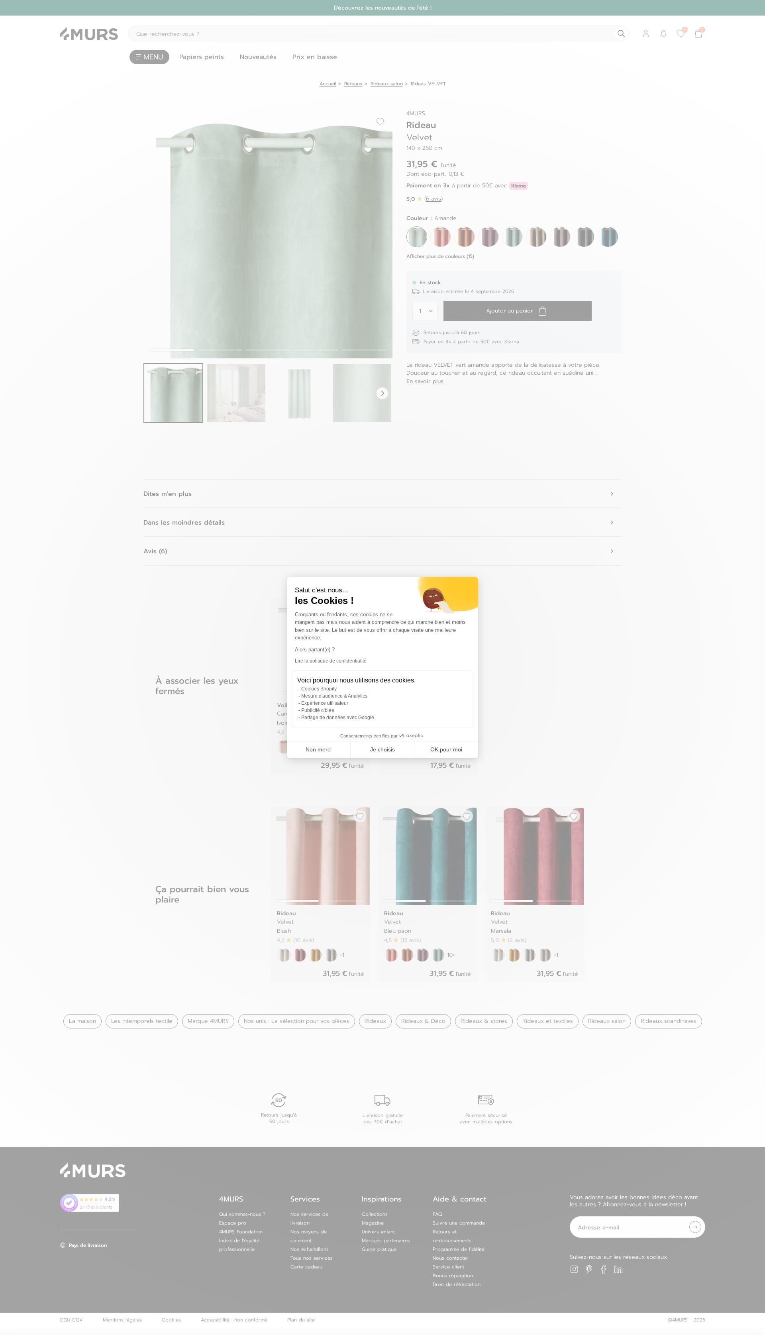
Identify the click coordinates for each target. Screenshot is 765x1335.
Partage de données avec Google (337, 717)
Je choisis (382, 749)
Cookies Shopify (319, 689)
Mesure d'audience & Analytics (334, 696)
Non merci (319, 749)
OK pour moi (446, 749)
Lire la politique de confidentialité (331, 661)
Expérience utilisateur (324, 703)
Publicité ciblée (317, 710)
